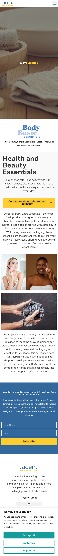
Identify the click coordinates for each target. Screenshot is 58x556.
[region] (29, 532)
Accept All (29, 535)
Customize (29, 542)
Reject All (29, 550)
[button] (54, 3)
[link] (7, 3)
